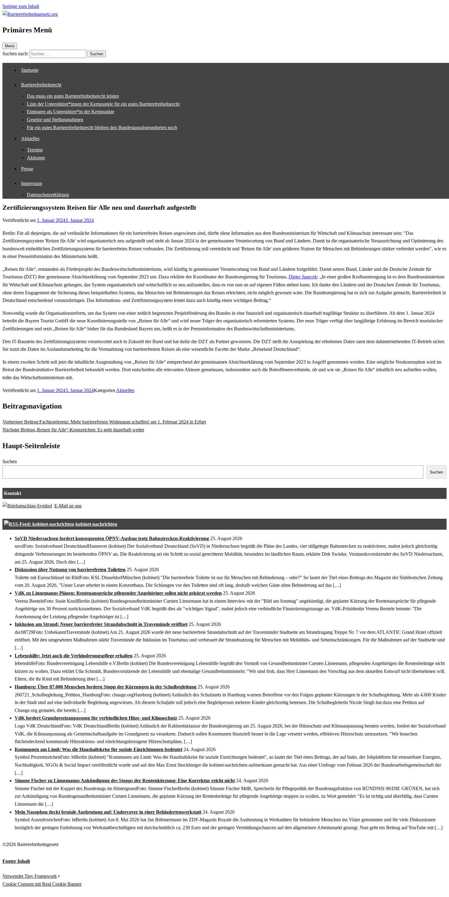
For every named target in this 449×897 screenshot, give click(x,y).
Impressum (31, 183)
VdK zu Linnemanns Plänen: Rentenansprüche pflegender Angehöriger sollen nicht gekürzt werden (118, 593)
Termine (35, 149)
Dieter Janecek (303, 276)
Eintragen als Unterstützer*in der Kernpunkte (70, 111)
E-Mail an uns (68, 505)
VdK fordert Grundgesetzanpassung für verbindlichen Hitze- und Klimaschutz (96, 718)
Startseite (29, 70)
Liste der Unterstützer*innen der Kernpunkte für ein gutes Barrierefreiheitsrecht (103, 104)
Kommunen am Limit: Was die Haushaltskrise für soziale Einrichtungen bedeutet (98, 749)
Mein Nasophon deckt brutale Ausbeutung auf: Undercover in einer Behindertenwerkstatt (108, 812)
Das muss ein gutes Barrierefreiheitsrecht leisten (73, 96)
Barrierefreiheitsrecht (41, 84)
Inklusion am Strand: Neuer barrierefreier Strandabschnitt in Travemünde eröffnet (101, 624)
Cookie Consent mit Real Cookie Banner (42, 884)
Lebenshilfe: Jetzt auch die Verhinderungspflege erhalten (74, 655)
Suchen (9, 461)
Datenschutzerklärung (48, 194)
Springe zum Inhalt (20, 6)
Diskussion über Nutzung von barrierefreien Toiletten (70, 569)
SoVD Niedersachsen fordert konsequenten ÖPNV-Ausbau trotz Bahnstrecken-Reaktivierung (112, 538)
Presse (27, 168)
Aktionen (36, 157)
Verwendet (13, 876)
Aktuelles (30, 138)
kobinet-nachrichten (96, 524)
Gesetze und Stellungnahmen (55, 119)
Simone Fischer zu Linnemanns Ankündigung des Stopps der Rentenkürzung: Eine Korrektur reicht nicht (125, 780)
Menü (10, 46)
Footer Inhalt (16, 861)
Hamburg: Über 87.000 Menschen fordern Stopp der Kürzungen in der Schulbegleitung (105, 686)
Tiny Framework (40, 876)
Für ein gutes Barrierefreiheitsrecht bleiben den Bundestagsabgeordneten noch (102, 127)
